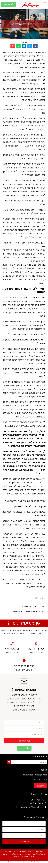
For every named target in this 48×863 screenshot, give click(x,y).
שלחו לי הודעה (36, 648)
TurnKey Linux (35, 862)
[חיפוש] (9, 762)
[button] (35, 46)
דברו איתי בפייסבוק (24, 666)
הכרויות (18, 19)
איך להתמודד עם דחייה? (33, 606)
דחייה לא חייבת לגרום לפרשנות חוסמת (26, 611)
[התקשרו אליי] (12, 643)
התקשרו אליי (12, 648)
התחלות (26, 19)
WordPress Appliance (15, 862)
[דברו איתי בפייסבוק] (24, 660)
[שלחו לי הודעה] (36, 643)
